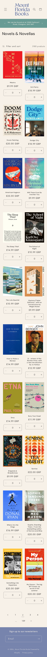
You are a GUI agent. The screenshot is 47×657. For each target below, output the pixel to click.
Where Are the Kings (12, 526)
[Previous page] (8, 615)
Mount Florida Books (22, 649)
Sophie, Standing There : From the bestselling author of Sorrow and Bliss (34, 528)
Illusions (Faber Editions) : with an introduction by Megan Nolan (34, 304)
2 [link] (22, 614)
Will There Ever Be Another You (34, 194)
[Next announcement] (42, 23)
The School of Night (34, 248)
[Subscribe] (39, 639)
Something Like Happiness (13, 584)
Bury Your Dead (34, 416)
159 (23, 621)
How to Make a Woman (13, 360)
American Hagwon (12, 192)
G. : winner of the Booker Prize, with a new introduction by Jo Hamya (34, 361)
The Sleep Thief (13, 247)
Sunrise (34, 469)
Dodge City (34, 140)
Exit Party (34, 87)
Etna (12, 418)
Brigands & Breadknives (13, 472)
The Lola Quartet (12, 300)
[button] (6, 9)
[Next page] (31, 621)
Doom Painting (12, 140)
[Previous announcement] (5, 23)
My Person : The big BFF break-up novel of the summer (34, 587)
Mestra (12, 83)
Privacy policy (27, 653)
